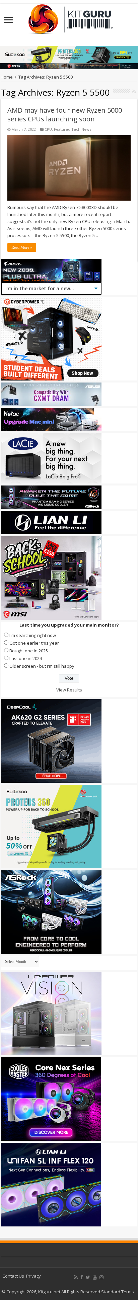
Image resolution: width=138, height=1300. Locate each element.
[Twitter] (88, 1277)
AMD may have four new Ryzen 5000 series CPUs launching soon (64, 114)
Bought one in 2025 (28, 651)
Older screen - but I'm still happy (41, 666)
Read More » (21, 247)
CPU (48, 129)
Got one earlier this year (34, 643)
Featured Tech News (72, 129)
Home (7, 77)
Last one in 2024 (25, 658)
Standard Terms (117, 1292)
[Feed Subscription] (134, 91)
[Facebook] (82, 1277)
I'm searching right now (32, 635)
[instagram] (101, 1277)
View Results (69, 690)
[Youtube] (94, 1277)
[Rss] (75, 1277)
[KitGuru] (69, 17)
